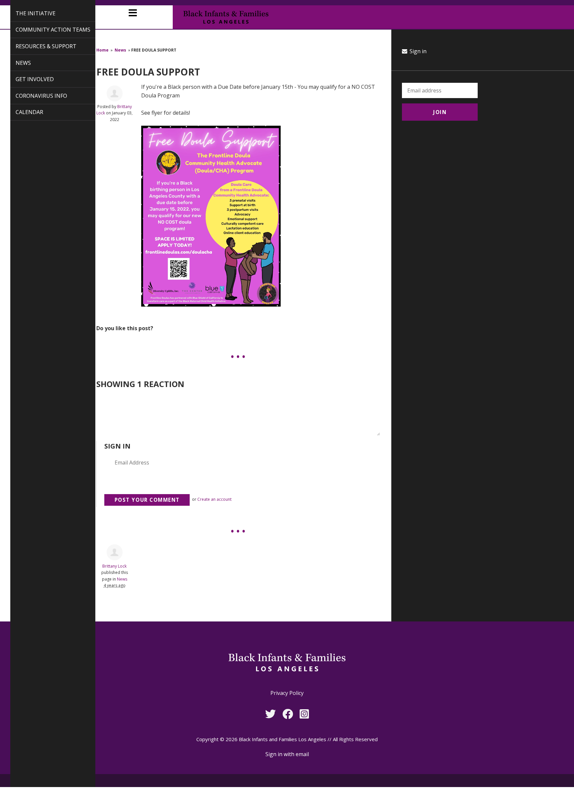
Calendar (22, 112)
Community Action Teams (45, 29)
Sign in (417, 51)
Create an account (214, 499)
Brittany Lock (114, 566)
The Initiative (28, 13)
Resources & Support (38, 46)
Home (102, 50)
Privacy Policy (287, 693)
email (302, 754)
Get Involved (27, 79)
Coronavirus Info (33, 95)
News (15, 63)
